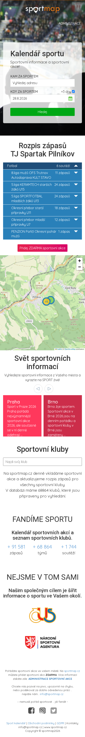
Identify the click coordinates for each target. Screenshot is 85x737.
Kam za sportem (24, 76)
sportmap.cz (72, 671)
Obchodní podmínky (41, 723)
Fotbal (38, 166)
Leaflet (59, 349)
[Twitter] (54, 710)
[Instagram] (42, 710)
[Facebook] (31, 710)
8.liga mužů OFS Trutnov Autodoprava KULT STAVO (40, 175)
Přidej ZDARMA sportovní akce (42, 248)
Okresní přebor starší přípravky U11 (40, 210)
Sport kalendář (16, 723)
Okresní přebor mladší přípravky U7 (40, 222)
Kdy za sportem (24, 91)
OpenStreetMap (70, 349)
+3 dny (66, 91)
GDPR (60, 723)
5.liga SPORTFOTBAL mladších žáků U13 (40, 198)
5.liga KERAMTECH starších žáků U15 (40, 186)
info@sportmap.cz (51, 694)
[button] (50, 300)
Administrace (70, 23)
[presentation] (38, 388)
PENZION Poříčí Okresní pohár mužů (40, 233)
